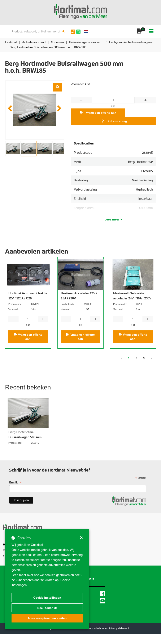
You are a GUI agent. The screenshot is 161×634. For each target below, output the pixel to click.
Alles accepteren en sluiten (47, 618)
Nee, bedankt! (47, 608)
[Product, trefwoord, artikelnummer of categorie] (63, 31)
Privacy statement (119, 628)
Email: (15, 483)
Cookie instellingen (47, 597)
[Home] (80, 11)
